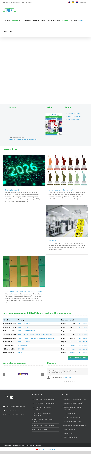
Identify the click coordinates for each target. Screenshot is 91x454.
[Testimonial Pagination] (61, 381)
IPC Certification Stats (69, 413)
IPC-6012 (21, 352)
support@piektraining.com (15, 406)
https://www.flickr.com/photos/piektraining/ (23, 140)
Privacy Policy (37, 445)
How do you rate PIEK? (74, 116)
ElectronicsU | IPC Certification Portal (74, 399)
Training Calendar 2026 (13, 190)
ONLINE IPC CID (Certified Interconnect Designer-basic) (35, 334)
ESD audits (52, 241)
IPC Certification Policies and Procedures (72, 408)
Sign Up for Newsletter (74, 119)
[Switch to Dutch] (77, 2)
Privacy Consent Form (74, 113)
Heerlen (72, 345)
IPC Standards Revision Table (72, 421)
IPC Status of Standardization (72, 417)
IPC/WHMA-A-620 (24, 345)
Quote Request (82, 323)
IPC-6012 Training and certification (44, 403)
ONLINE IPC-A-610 (24, 342)
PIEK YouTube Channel (70, 437)
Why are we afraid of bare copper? (61, 190)
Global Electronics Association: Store (74, 425)
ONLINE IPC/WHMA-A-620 (26, 331)
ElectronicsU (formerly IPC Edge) (73, 403)
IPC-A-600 (21, 349)
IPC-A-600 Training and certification (44, 399)
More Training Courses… (40, 429)
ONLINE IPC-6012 (23, 327)
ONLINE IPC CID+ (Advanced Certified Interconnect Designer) (37, 338)
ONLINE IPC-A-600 (24, 323)
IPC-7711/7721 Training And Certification (42, 414)
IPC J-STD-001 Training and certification (42, 408)
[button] (11, 31)
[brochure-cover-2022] (54, 113)
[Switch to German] (73, 2)
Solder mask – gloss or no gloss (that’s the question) (23, 291)
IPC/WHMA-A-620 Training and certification (43, 420)
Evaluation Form (68, 433)
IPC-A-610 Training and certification (44, 425)
